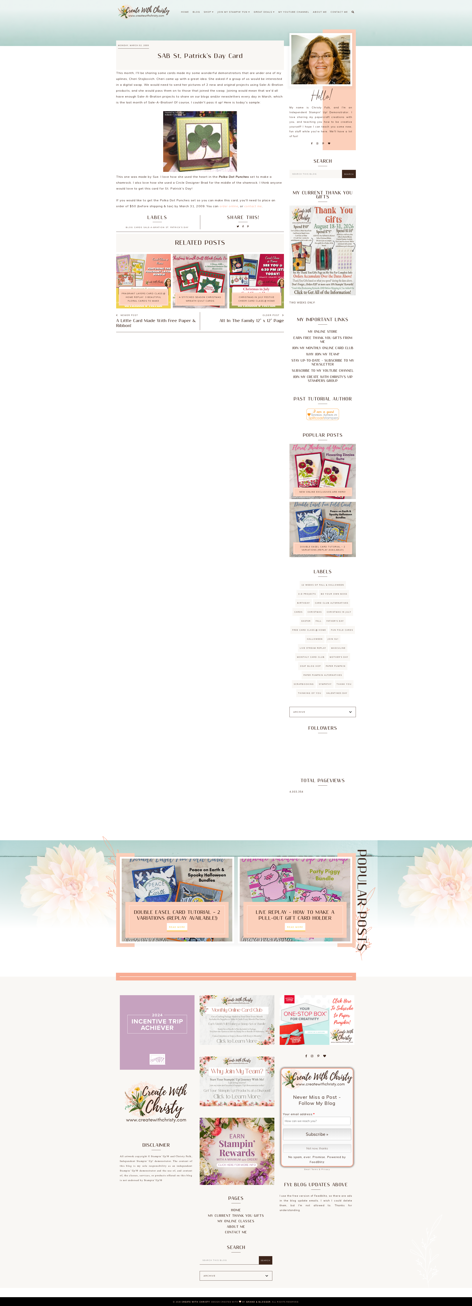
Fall (319, 621)
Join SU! (333, 639)
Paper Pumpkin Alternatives (322, 675)
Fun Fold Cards (342, 630)
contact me (253, 206)
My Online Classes (236, 1221)
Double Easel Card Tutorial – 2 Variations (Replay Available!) (322, 548)
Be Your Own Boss (334, 594)
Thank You (344, 684)
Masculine (338, 648)
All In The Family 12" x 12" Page (251, 320)
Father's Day (335, 621)
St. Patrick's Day (177, 227)
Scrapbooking (304, 684)
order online (229, 206)
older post (271, 315)
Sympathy (325, 684)
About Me (320, 12)
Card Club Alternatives (331, 603)
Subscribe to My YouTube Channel (323, 371)
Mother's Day (339, 657)
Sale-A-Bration (154, 227)
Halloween (315, 639)
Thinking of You (309, 693)
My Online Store (322, 332)
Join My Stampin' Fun (232, 12)
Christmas (315, 612)
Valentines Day (336, 693)
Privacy (325, 1169)
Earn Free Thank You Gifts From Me (322, 340)
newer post (129, 315)
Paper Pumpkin (336, 666)
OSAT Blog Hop (310, 666)
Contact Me (339, 12)
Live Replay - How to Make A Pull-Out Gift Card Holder (295, 915)
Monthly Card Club (311, 657)
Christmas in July (339, 612)
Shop (208, 12)
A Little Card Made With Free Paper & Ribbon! (156, 323)
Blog (196, 12)
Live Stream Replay (313, 648)
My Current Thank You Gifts (236, 1216)
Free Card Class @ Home (309, 630)
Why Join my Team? (322, 354)
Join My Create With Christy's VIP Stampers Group (323, 379)
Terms (314, 1169)
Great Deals (263, 12)
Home (185, 12)
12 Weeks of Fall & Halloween (322, 585)
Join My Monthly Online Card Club (322, 348)
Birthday (303, 603)
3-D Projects (307, 594)
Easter (306, 621)
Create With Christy (196, 1302)
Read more (177, 927)
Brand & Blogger (258, 1302)
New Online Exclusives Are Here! (322, 492)
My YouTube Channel (293, 12)
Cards (138, 227)
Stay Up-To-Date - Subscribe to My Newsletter (322, 362)
